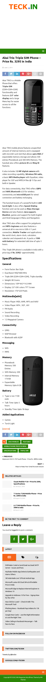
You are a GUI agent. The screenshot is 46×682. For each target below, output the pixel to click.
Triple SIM (24, 450)
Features (27, 442)
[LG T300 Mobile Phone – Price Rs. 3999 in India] (7, 507)
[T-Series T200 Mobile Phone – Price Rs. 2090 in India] (7, 496)
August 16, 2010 (20, 498)
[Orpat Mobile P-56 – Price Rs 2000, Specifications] (7, 484)
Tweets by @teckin (9, 655)
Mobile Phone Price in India (15, 446)
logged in (15, 530)
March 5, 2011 (19, 510)
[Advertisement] (23, 29)
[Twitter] (23, 539)
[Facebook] (14, 539)
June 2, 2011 (8, 67)
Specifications (10, 450)
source (6, 429)
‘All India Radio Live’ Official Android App (20, 578)
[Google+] (32, 539)
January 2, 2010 (20, 486)
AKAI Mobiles (13, 442)
